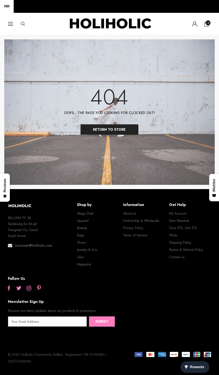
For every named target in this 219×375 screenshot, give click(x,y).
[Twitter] (19, 288)
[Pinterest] (39, 288)
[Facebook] (9, 288)
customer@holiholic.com (33, 245)
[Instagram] (29, 288)
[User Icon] (194, 24)
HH (6, 6)
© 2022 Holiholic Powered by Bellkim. (36, 354)
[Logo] (110, 23)
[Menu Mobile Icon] (10, 24)
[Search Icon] (27, 24)
